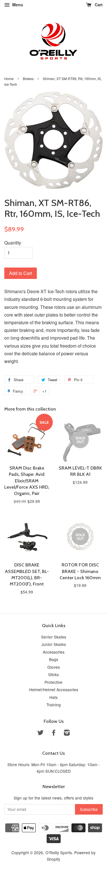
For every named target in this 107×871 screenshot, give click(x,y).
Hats (53, 697)
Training (54, 704)
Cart (98, 4)
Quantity (12, 242)
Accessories (53, 652)
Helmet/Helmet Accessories (53, 689)
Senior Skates (53, 637)
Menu (17, 4)
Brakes (28, 78)
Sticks (53, 674)
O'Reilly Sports (58, 852)
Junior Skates (53, 644)
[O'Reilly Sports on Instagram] (67, 733)
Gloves (53, 667)
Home (9, 78)
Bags (53, 659)
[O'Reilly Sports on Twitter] (40, 733)
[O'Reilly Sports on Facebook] (54, 733)
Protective (53, 682)
